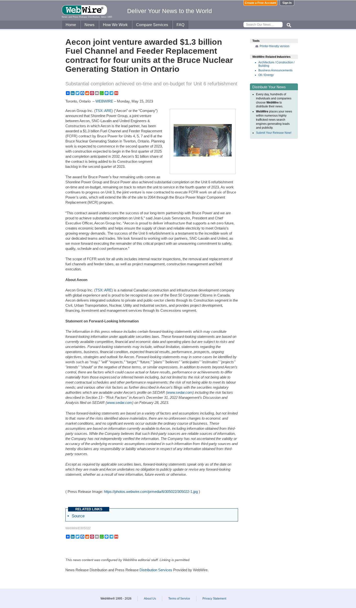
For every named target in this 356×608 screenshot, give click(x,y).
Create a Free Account (260, 3)
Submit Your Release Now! (273, 132)
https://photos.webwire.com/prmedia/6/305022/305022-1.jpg (151, 491)
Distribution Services (155, 570)
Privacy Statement (214, 598)
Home (71, 25)
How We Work (115, 25)
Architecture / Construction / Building (276, 64)
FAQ (180, 25)
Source (78, 516)
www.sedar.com (119, 402)
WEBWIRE (104, 101)
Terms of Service (179, 598)
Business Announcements (275, 70)
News (89, 25)
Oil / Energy (266, 75)
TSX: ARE (103, 111)
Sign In (287, 3)
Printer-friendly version (274, 46)
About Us (150, 598)
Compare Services (152, 25)
